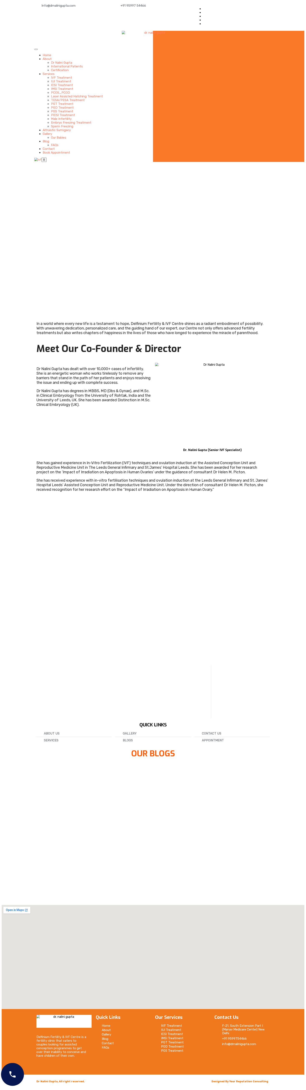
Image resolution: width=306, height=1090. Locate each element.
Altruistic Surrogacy (57, 130)
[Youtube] (219, 1066)
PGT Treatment (62, 104)
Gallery (47, 134)
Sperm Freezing (62, 126)
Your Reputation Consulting (248, 1081)
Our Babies (58, 137)
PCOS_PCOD (60, 92)
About (47, 59)
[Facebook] (204, 9)
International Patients (67, 66)
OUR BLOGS (153, 753)
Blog (46, 141)
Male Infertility (61, 119)
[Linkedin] (256, 1055)
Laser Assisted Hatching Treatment (77, 96)
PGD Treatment (62, 107)
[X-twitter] (232, 1055)
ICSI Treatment (62, 85)
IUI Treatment (61, 81)
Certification (60, 70)
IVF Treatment (61, 78)
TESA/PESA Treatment (68, 100)
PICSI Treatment (63, 115)
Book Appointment (56, 152)
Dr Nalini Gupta (61, 63)
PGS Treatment (62, 111)
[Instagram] (244, 1055)
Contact (49, 149)
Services (49, 74)
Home (47, 55)
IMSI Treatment (62, 89)
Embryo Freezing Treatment (71, 122)
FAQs (54, 145)
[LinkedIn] (204, 20)
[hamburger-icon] (36, 49)
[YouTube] (204, 24)
